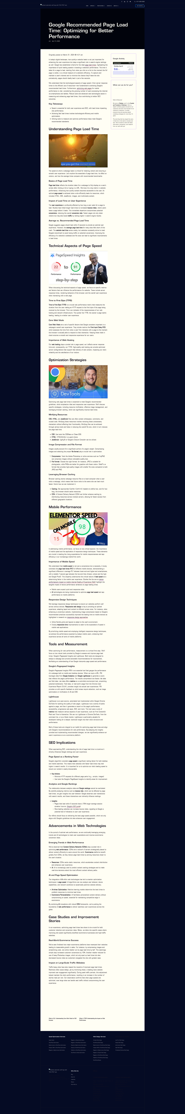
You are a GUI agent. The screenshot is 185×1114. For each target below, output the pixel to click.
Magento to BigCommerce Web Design (101, 1050)
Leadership (73, 1079)
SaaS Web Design (119, 1047)
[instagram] (127, 2)
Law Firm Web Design (119, 1040)
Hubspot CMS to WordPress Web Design (101, 1047)
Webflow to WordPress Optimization (78, 1050)
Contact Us (109, 5)
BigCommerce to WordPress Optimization (57, 1045)
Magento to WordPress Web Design (100, 1055)
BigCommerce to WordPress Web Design (101, 1045)
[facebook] (122, 2)
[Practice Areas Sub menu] (104, 5)
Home (87, 5)
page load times (90, 65)
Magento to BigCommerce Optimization (57, 1050)
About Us (115, 5)
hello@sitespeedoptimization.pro (58, 1077)
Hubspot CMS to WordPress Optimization (57, 1047)
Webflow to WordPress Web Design (100, 1057)
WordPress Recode (97, 1060)
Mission (72, 1082)
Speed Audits (51, 1040)
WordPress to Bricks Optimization (78, 1052)
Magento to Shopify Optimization (77, 1040)
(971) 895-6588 (55, 1075)
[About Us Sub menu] (118, 5)
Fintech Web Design (119, 1042)
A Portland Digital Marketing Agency (100, 1077)
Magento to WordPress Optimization (78, 1042)
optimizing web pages (84, 88)
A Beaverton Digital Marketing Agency (122, 1077)
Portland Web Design (97, 1040)
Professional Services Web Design (122, 1050)
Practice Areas (100, 5)
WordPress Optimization (54, 1042)
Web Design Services (99, 1036)
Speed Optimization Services (57, 1036)
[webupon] (53, 6)
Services (92, 5)
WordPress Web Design (98, 1042)
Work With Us (74, 1084)
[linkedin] (125, 2)
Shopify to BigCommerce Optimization (78, 1045)
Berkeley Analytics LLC (56, 1111)
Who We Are (75, 1071)
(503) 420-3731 (121, 1084)
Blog (72, 1074)
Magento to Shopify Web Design (99, 1052)
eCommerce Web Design (120, 1045)
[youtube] (130, 2)
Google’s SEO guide (73, 806)
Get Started (140, 5)
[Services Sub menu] (94, 5)
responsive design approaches (77, 617)
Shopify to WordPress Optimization (78, 1047)
